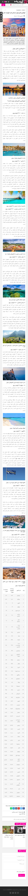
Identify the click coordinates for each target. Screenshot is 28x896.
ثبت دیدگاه (21, 875)
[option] (19, 837)
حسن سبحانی (15, 812)
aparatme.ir (9, 890)
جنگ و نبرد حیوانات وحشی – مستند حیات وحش (8, 837)
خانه (23, 10)
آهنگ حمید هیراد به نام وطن (22, 5)
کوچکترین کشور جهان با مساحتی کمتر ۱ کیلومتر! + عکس (14, 13)
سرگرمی (18, 10)
